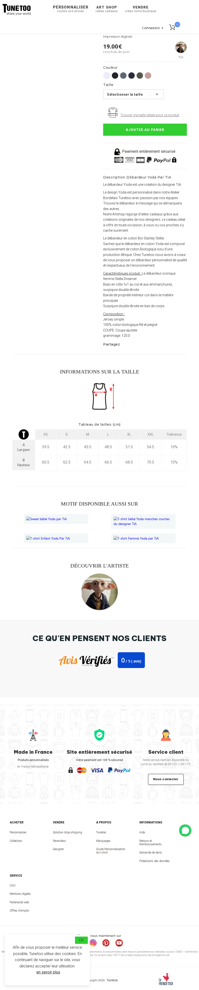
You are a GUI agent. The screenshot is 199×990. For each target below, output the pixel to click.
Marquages (103, 841)
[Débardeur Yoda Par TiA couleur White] (106, 75)
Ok (81, 940)
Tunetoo (101, 832)
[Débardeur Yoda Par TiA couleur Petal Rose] (148, 75)
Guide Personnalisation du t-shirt (110, 850)
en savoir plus (48, 972)
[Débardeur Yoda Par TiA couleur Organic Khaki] (139, 75)
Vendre (140, 9)
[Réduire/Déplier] (185, 830)
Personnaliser (70, 9)
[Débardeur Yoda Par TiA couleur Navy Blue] (131, 75)
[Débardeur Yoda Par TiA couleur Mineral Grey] (123, 75)
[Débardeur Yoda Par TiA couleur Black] (115, 75)
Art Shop (107, 9)
